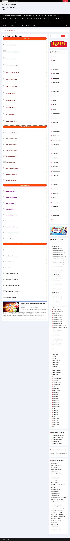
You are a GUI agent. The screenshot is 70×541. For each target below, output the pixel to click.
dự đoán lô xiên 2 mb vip (57, 284)
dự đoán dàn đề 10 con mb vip (58, 266)
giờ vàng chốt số (23, 312)
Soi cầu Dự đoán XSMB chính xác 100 (57, 510)
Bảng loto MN (55, 412)
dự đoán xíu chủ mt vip (57, 309)
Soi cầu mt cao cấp (52, 15)
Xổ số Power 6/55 (56, 360)
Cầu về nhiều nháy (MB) (57, 140)
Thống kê (12, 25)
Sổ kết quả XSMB (56, 73)
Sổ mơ (34, 25)
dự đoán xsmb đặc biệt (55, 495)
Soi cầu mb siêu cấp (28, 15)
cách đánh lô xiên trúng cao (36, 309)
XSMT (38, 22)
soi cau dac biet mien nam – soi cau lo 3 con (10, 7)
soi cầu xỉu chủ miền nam (22, 315)
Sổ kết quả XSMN (56, 78)
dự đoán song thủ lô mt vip (58, 311)
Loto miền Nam (55, 193)
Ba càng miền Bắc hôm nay (56, 465)
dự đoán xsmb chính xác (55, 493)
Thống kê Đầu (55, 162)
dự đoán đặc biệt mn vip (57, 319)
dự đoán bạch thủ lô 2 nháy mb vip (59, 256)
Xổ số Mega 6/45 (56, 362)
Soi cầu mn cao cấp (7, 18)
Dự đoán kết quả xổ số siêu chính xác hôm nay (58, 485)
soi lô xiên (42, 315)
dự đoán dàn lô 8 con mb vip (58, 280)
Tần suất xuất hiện (56, 390)
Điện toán (57, 22)
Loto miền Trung (55, 197)
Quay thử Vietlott (56, 215)
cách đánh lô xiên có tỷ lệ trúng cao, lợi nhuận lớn (33, 303)
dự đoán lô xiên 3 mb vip (57, 286)
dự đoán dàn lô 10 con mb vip (58, 268)
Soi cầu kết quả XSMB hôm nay (40, 18)
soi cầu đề (59, 518)
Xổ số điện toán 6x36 (56, 113)
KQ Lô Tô (19, 25)
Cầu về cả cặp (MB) (56, 135)
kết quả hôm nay (56, 69)
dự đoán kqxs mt (11, 312)
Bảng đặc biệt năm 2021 (55, 467)
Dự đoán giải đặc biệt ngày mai (56, 482)
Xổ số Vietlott (55, 354)
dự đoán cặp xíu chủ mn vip (58, 315)
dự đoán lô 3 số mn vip (57, 323)
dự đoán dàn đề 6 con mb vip (58, 262)
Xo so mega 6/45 (56, 91)
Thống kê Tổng (55, 175)
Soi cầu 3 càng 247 (54, 503)
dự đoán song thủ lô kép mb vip (59, 278)
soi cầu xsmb (53, 518)
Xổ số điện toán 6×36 (57, 372)
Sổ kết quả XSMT (56, 82)
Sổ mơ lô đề (29, 18)
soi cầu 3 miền (10, 313)
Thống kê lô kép (55, 157)
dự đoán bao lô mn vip (57, 317)
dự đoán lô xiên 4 (17, 312)
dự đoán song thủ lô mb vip (58, 290)
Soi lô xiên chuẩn (54, 522)
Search (63, 35)
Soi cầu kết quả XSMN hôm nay (56, 18)
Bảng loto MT (55, 410)
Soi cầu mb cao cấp (40, 15)
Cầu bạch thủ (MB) (56, 126)
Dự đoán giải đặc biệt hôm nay (56, 480)
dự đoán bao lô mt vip (57, 294)
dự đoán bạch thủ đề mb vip (58, 250)
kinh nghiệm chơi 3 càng (41, 312)
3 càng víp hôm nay (54, 463)
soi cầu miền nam (8, 315)
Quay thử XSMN (55, 206)
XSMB (32, 22)
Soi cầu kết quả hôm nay (24, 22)
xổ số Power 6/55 (56, 95)
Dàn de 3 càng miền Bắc (55, 478)
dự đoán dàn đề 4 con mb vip (58, 260)
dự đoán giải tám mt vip (57, 299)
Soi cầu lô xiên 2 (61, 514)
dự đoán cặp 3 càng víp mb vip (14, 1)
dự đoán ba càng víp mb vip (58, 248)
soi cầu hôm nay (38, 313)
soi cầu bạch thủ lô (32, 313)
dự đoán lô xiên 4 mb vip (57, 288)
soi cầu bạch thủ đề (25, 313)
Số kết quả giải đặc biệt (55, 524)
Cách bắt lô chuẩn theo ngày (56, 469)
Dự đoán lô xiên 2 (54, 487)
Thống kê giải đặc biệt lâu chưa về (57, 528)
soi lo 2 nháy (38, 315)
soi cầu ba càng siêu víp (18, 313)
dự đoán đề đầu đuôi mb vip (58, 282)
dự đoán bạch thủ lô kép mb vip (59, 252)
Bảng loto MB (55, 414)
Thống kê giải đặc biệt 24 (55, 526)
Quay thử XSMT (56, 420)
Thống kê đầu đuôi (56, 144)
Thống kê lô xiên (55, 153)
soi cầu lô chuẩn (54, 514)
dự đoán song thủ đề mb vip (58, 276)
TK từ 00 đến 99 (55, 184)
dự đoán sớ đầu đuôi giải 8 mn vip (59, 325)
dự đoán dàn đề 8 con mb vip (58, 264)
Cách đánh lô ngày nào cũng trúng (57, 473)
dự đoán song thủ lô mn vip (58, 330)
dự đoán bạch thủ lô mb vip (58, 254)
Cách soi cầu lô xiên (54, 471)
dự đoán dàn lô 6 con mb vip (58, 272)
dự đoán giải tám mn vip (57, 321)
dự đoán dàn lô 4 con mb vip (58, 270)
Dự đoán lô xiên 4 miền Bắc (55, 489)
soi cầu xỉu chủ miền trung (31, 315)
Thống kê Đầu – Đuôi (56, 171)
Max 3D (54, 100)
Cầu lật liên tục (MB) (56, 131)
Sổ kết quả (49, 22)
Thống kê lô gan (56, 404)
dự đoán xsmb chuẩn (55, 491)
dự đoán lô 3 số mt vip (57, 302)
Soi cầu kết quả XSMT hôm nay (9, 22)
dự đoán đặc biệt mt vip (57, 298)
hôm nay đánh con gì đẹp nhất (31, 312)
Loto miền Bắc (55, 188)
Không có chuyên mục (55, 501)
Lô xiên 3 (62, 501)
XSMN (43, 22)
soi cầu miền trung (15, 315)
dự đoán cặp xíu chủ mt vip (58, 296)
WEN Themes (65, 539)
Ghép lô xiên (53, 499)
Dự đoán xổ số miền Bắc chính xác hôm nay (58, 497)
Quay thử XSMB (55, 202)
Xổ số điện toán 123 (57, 370)
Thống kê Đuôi (55, 166)
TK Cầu (4, 25)
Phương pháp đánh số (19, 18)
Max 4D (54, 104)
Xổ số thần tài (55, 122)
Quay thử (27, 25)
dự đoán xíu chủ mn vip (57, 332)
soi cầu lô (60, 512)
